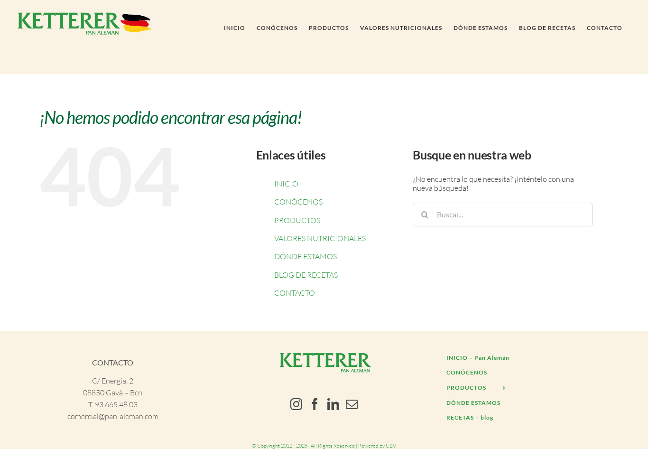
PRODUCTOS (297, 220)
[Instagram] (296, 404)
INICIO (286, 183)
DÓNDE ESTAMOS (305, 256)
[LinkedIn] (333, 404)
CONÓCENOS (298, 201)
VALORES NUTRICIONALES (320, 238)
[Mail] (352, 404)
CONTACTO (294, 293)
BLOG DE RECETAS (306, 275)
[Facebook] (315, 404)
